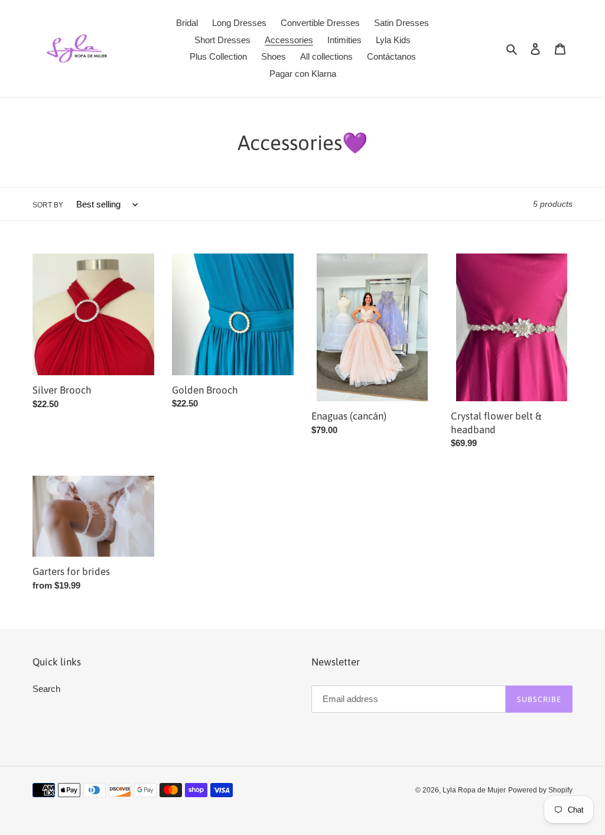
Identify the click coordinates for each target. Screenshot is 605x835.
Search (46, 689)
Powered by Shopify (540, 790)
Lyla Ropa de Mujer (474, 790)
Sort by (47, 205)
